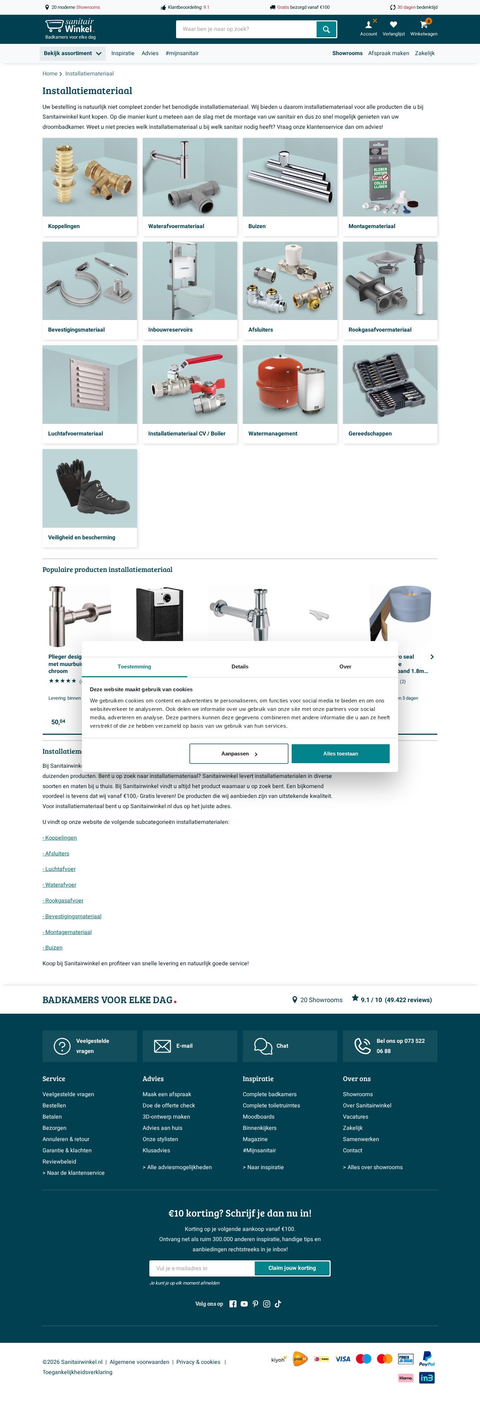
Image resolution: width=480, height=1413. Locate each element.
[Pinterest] (255, 1304)
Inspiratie (123, 53)
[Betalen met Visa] (342, 1359)
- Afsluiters (56, 853)
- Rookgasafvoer (63, 901)
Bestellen (54, 1105)
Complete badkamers (270, 1094)
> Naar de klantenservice (74, 1173)
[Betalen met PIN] (406, 1359)
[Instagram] (266, 1304)
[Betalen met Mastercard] (385, 1359)
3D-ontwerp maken (166, 1117)
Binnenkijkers (260, 1128)
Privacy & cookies (199, 1362)
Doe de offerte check (169, 1105)
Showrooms (347, 53)
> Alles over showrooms (373, 1167)
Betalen (52, 1117)
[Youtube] (244, 1304)
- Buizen (53, 948)
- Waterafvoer (59, 885)
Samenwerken (361, 1139)
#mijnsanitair (182, 53)
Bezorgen (54, 1128)
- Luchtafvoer (59, 869)
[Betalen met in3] (427, 1378)
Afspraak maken (388, 53)
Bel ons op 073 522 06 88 (401, 1046)
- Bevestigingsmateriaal (72, 916)
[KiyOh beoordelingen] (279, 1359)
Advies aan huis (162, 1128)
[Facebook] (233, 1304)
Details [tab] (240, 666)
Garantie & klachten (67, 1150)
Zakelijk (425, 53)
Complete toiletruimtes (271, 1105)
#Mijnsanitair (259, 1150)
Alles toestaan (340, 754)
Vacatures (355, 1117)
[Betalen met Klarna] (406, 1378)
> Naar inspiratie (263, 1167)
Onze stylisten (160, 1139)
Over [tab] (345, 666)
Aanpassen (235, 754)
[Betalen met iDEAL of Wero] (321, 1359)
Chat (282, 1046)
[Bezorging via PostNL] (300, 1359)
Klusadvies (156, 1150)
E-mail (184, 1046)
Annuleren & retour (66, 1139)
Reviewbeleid (59, 1162)
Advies (150, 53)
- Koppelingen (60, 838)
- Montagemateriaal (67, 932)
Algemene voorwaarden (139, 1362)
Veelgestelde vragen (92, 1046)
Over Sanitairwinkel (367, 1105)
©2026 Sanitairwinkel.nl (73, 1362)
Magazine (255, 1139)
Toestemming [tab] (134, 666)
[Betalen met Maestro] (363, 1359)
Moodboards (258, 1117)
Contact (352, 1150)
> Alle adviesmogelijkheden (177, 1167)
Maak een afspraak (167, 1094)
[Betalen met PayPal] (427, 1359)
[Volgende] (432, 657)
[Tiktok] (278, 1304)
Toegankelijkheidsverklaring (77, 1372)
